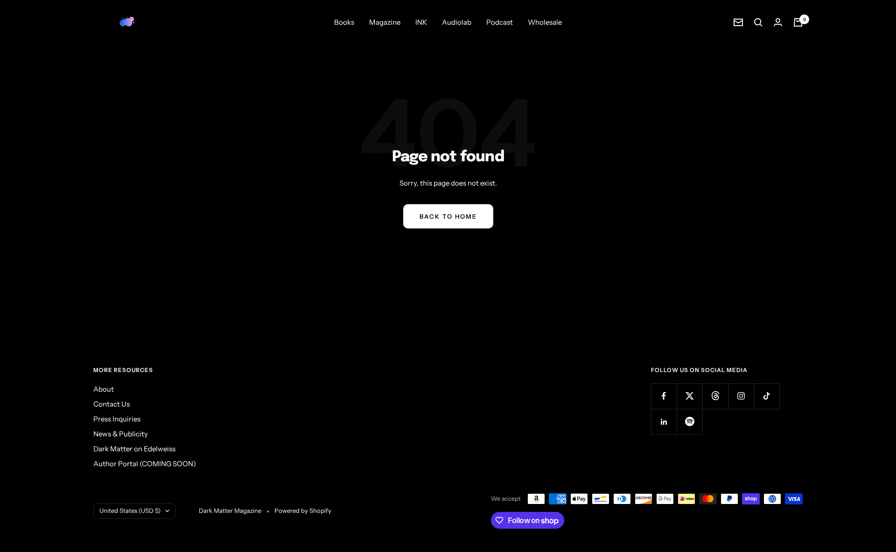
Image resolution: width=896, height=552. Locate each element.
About (103, 389)
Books (344, 22)
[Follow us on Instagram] (741, 396)
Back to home (448, 216)
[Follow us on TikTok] (766, 396)
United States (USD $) (130, 510)
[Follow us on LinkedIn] (664, 422)
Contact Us (111, 404)
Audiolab (456, 22)
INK (421, 22)
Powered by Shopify (302, 510)
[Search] (758, 22)
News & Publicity (120, 433)
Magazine (384, 22)
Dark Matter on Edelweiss (134, 448)
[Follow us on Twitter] (689, 396)
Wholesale (545, 22)
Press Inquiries (116, 418)
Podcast (499, 22)
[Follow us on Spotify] (689, 422)
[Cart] (798, 22)
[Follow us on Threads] (715, 396)
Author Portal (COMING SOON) (144, 463)
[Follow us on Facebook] (664, 396)
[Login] (778, 22)
